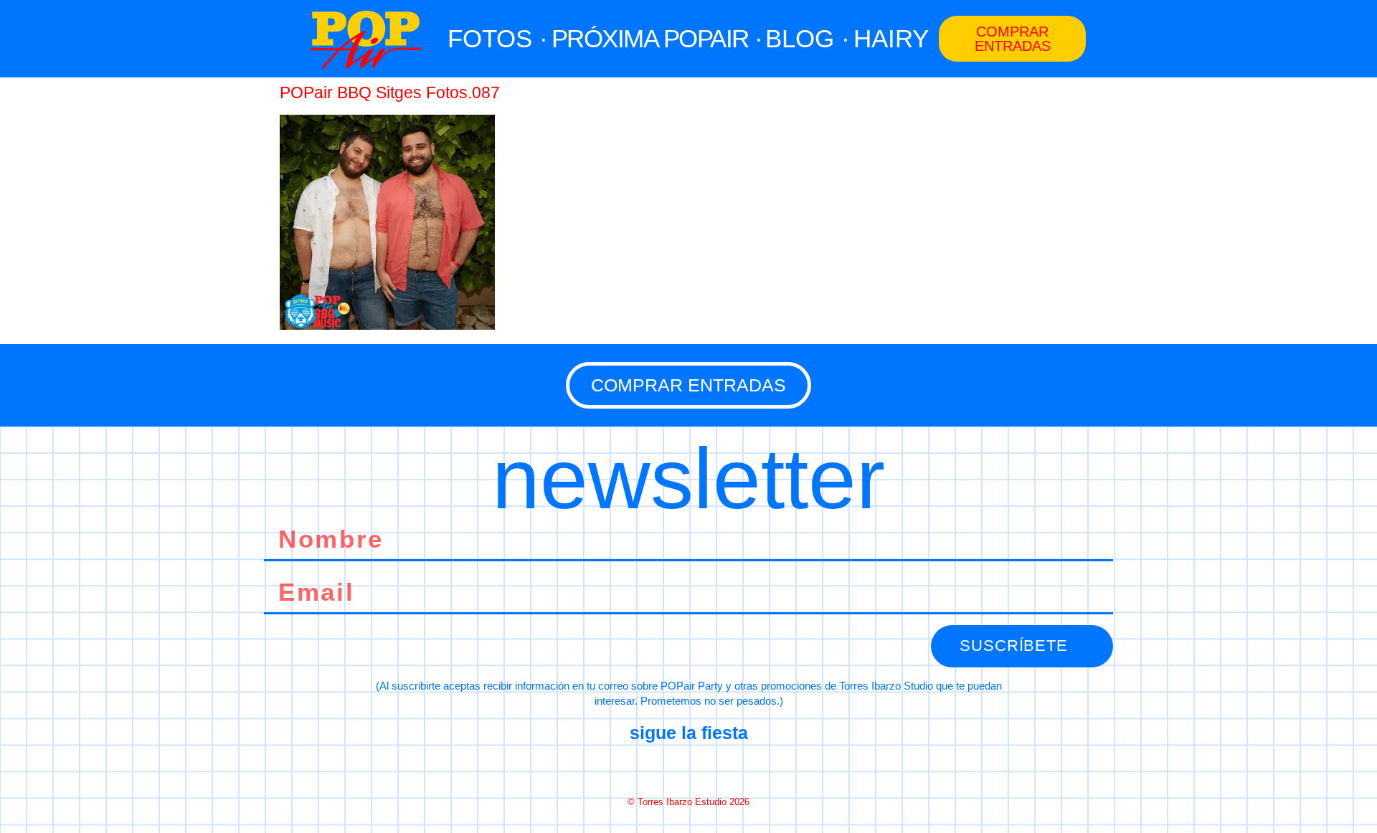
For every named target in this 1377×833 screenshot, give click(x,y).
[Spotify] (739, 768)
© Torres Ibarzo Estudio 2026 (688, 801)
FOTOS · (498, 38)
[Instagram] (688, 768)
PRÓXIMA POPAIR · (657, 38)
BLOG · (807, 38)
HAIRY (891, 38)
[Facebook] (638, 768)
